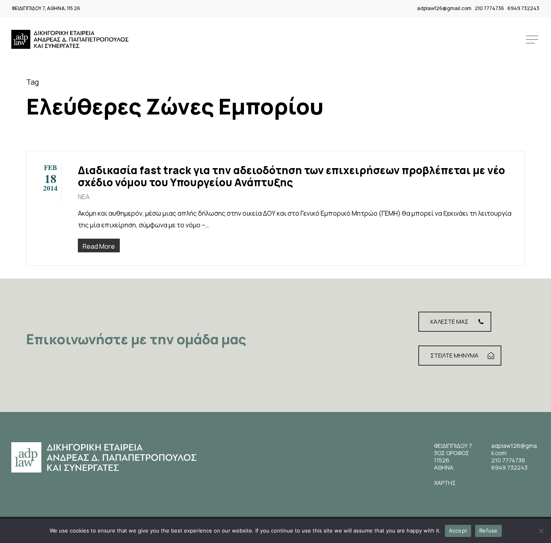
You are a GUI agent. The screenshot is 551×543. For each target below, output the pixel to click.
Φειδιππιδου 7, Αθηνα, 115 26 (46, 8)
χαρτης (445, 483)
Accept (458, 530)
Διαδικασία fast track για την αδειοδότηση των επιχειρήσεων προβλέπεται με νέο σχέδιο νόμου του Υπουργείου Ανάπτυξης (291, 176)
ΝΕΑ (84, 196)
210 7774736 (489, 8)
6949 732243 (523, 8)
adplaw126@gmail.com (444, 8)
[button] (533, 39)
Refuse (488, 530)
